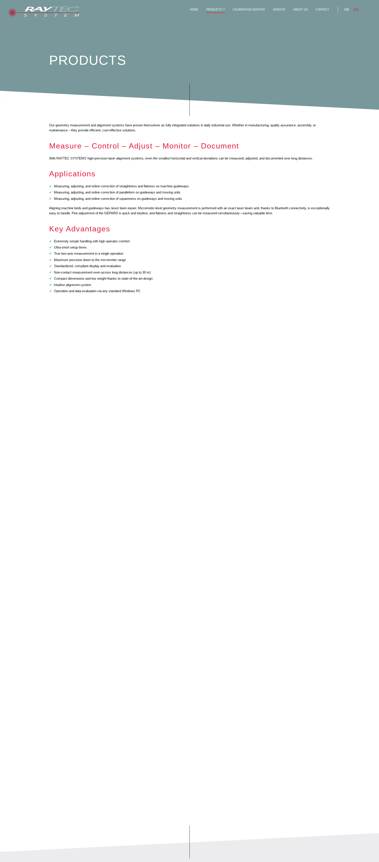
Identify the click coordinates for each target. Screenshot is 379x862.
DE (347, 9)
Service (279, 9)
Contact (322, 9)
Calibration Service (249, 9)
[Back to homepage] (44, 12)
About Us (300, 9)
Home (194, 9)
